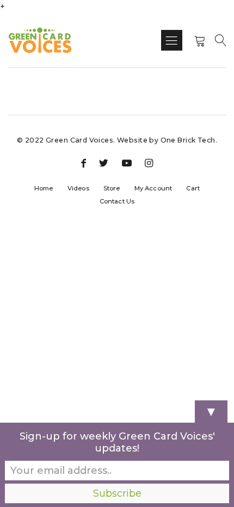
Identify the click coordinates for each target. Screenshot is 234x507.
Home (43, 188)
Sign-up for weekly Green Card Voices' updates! (117, 442)
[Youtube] (127, 164)
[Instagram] (149, 164)
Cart (193, 188)
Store (111, 188)
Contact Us (117, 201)
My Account (153, 188)
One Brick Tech (188, 140)
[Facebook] (83, 164)
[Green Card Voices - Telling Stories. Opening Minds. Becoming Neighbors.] (40, 40)
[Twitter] (103, 164)
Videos (78, 188)
